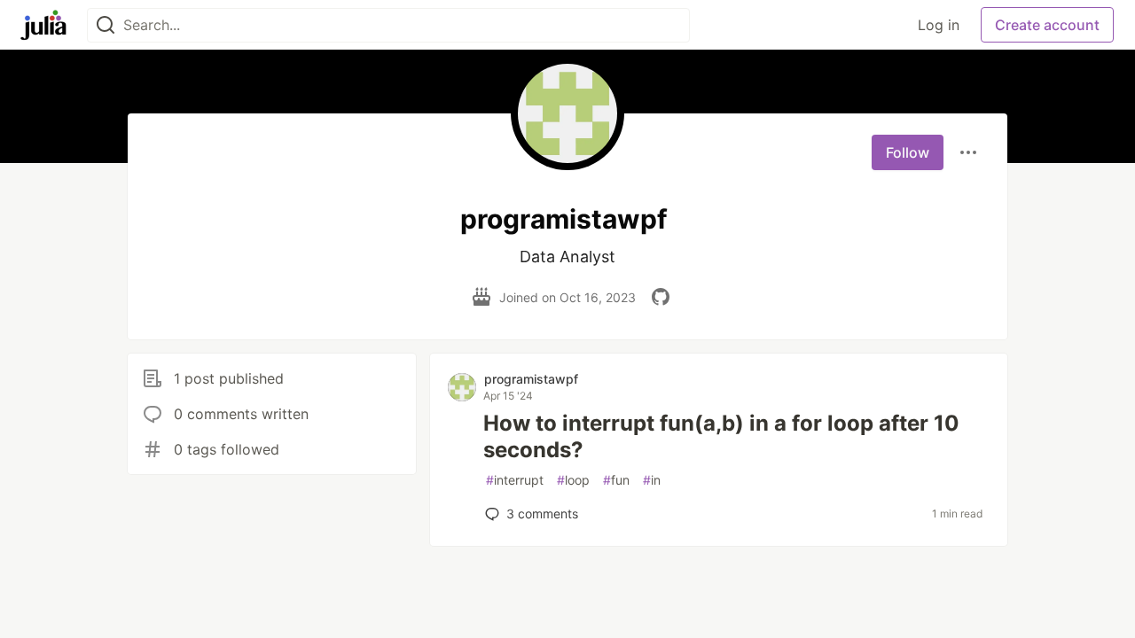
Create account (1047, 25)
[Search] (105, 25)
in (652, 479)
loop (573, 479)
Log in (938, 25)
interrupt (515, 479)
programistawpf (531, 378)
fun (616, 479)
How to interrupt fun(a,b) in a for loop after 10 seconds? (721, 436)
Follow (907, 152)
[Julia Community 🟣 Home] (43, 25)
